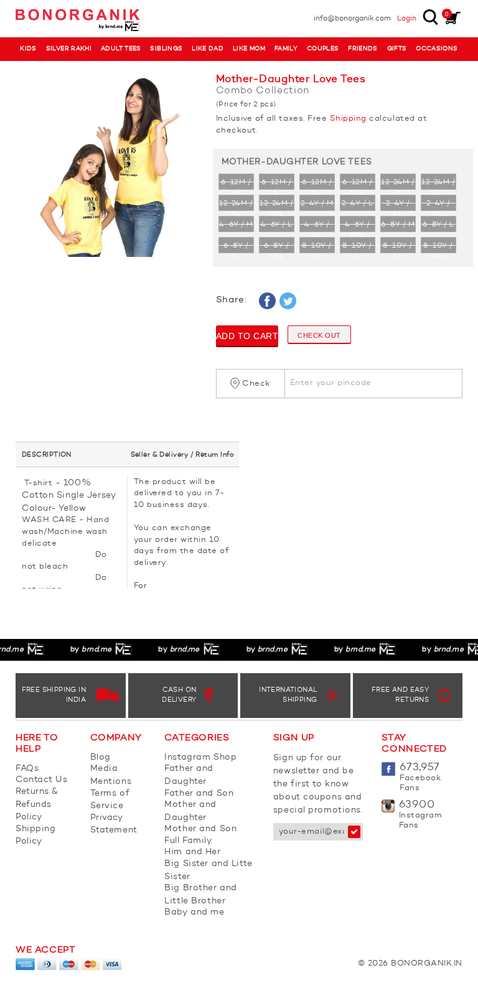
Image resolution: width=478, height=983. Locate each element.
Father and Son (198, 793)
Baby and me (194, 912)
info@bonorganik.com (352, 18)
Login (406, 18)
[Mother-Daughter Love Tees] (106, 166)
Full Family (188, 840)
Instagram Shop (200, 757)
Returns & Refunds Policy (37, 804)
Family (286, 49)
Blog (100, 757)
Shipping (348, 118)
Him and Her (192, 851)
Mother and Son (200, 828)
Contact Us (42, 779)
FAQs (27, 768)
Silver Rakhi (69, 49)
